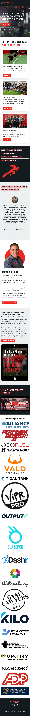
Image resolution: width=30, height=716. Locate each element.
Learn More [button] (6, 140)
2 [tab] (15, 236)
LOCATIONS (14, 711)
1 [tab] (12, 236)
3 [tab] (17, 236)
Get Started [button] (7, 75)
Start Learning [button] (7, 108)
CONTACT (7, 711)
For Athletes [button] (6, 24)
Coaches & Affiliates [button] (7, 29)
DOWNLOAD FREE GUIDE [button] (8, 341)
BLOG (19, 711)
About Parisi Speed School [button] (9, 303)
